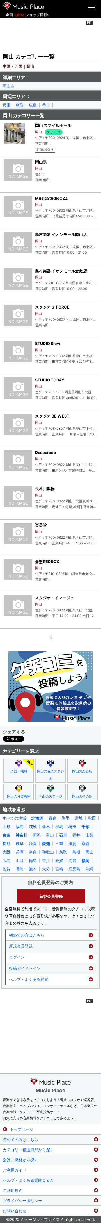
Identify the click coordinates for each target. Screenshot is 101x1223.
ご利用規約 (12, 1190)
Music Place (50, 1090)
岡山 (89, 852)
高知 (72, 860)
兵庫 (6, 105)
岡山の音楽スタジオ (50, 774)
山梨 (89, 835)
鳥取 (20, 105)
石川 (63, 835)
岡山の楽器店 (82, 771)
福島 (20, 826)
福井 (76, 835)
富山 (50, 835)
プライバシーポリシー (22, 1200)
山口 (20, 860)
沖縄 (89, 869)
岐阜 (20, 843)
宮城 (79, 818)
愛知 (46, 843)
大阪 (6, 852)
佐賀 (6, 869)
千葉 (85, 826)
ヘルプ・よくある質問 (28, 979)
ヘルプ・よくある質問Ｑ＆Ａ (28, 1180)
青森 (52, 818)
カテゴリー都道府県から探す (28, 1149)
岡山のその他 (82, 796)
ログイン (17, 957)
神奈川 (21, 835)
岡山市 (8, 86)
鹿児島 (74, 869)
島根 (76, 852)
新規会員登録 (51, 896)
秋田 (92, 818)
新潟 (37, 835)
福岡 (85, 860)
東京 (6, 835)
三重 (59, 843)
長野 (6, 843)
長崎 (20, 869)
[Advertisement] (50, 35)
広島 (33, 105)
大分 (46, 869)
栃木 (46, 826)
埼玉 (72, 826)
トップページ (21, 1129)
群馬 (59, 826)
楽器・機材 (18, 771)
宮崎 (59, 869)
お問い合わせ (14, 1210)
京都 (85, 843)
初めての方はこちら (26, 935)
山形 (6, 826)
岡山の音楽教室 (19, 796)
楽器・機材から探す (20, 1159)
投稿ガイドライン (24, 968)
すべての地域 (14, 818)
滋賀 (72, 843)
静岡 (33, 843)
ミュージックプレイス (24, 5)
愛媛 (59, 860)
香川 (46, 105)
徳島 (33, 860)
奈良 (33, 852)
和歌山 (48, 852)
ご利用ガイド (14, 1170)
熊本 (33, 869)
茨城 (33, 826)
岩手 (66, 818)
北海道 (37, 818)
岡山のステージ (50, 796)
